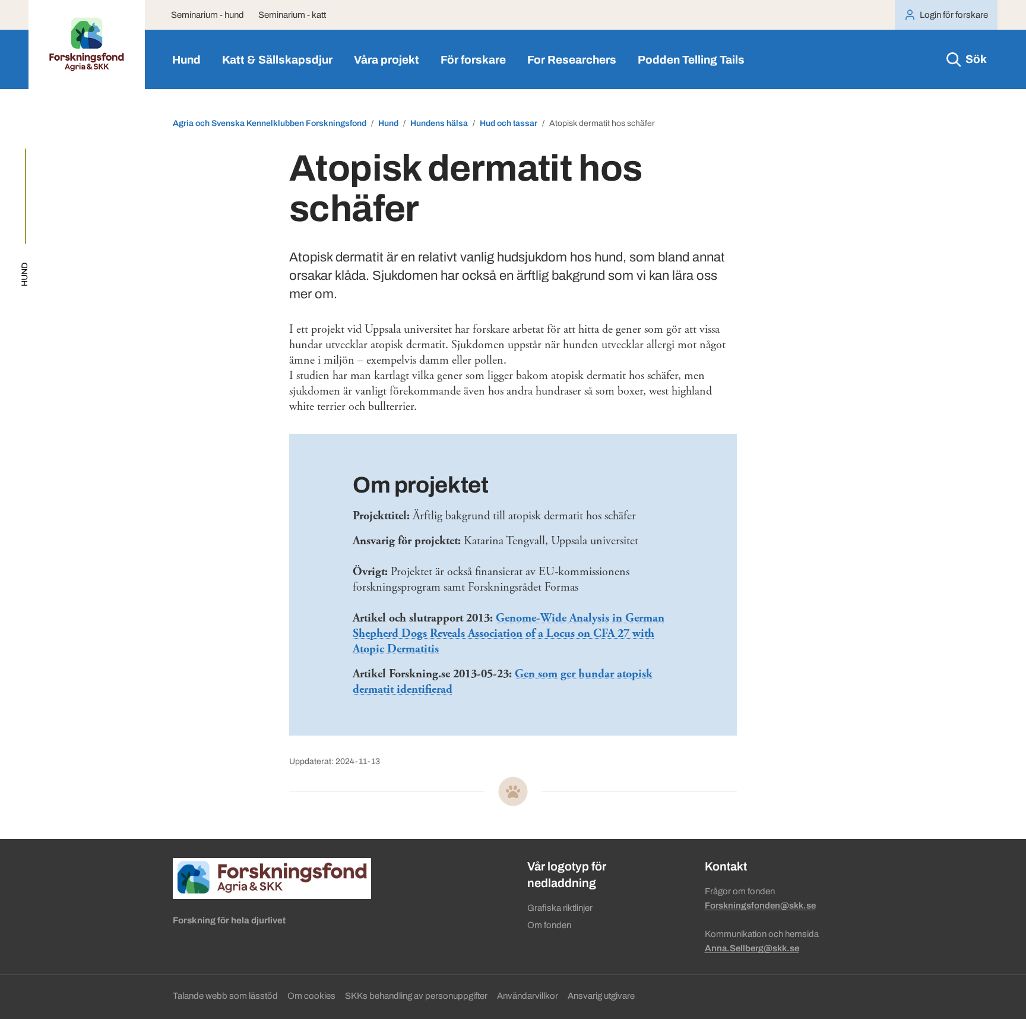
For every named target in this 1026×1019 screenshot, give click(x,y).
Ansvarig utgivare (601, 996)
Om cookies (311, 996)
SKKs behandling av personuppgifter (416, 996)
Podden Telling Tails (691, 59)
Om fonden (549, 925)
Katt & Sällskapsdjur (277, 59)
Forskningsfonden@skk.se (760, 905)
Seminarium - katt (292, 15)
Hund (186, 59)
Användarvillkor (527, 996)
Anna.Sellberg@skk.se (752, 948)
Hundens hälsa (439, 123)
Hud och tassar (508, 123)
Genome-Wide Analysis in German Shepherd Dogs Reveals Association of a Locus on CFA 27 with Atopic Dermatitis (508, 634)
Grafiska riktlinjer (560, 908)
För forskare (473, 59)
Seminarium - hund (207, 15)
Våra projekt (386, 59)
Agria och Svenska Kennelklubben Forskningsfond (269, 123)
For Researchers (571, 59)
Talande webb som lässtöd (225, 996)
